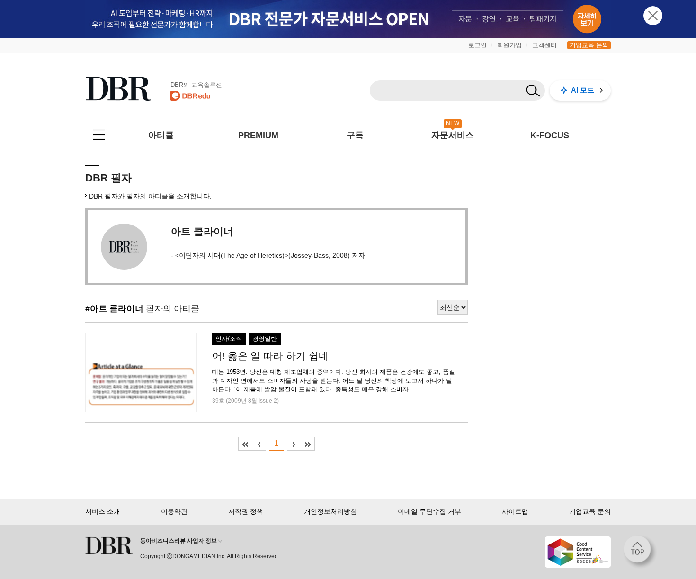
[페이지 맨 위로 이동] (640, 552)
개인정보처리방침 (330, 511)
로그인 (477, 45)
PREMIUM (258, 135)
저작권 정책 (245, 511)
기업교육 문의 (589, 45)
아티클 (161, 135)
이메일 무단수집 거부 (429, 511)
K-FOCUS (549, 135)
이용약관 (174, 511)
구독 (355, 135)
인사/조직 (228, 339)
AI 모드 (582, 90)
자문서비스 (452, 135)
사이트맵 (515, 511)
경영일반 (264, 339)
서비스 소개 (102, 511)
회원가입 (509, 45)
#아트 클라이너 (114, 308)
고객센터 (544, 45)
